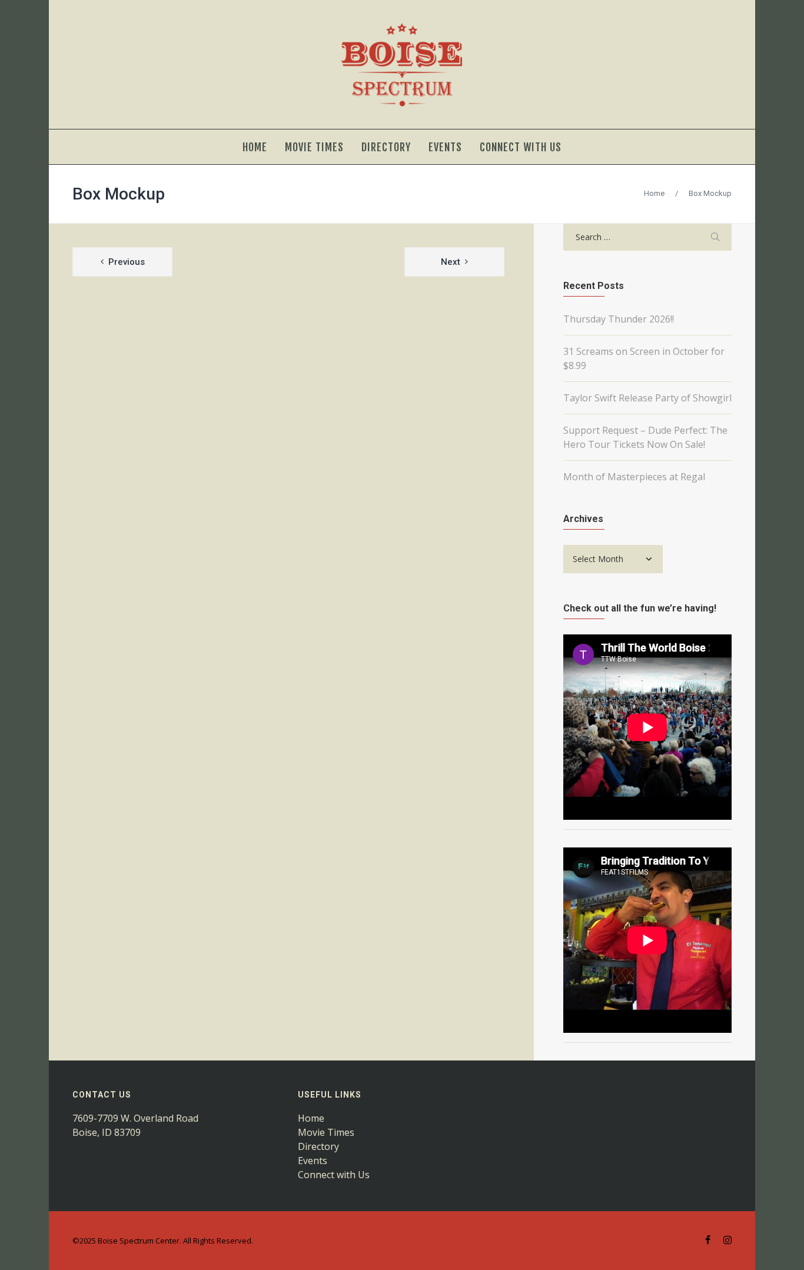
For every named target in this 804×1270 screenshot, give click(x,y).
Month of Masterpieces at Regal (634, 476)
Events (312, 1160)
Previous (126, 262)
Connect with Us (334, 1174)
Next (450, 262)
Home (654, 193)
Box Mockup (118, 194)
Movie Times (326, 1132)
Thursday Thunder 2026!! (618, 318)
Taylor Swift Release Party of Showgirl (647, 397)
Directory (318, 1146)
